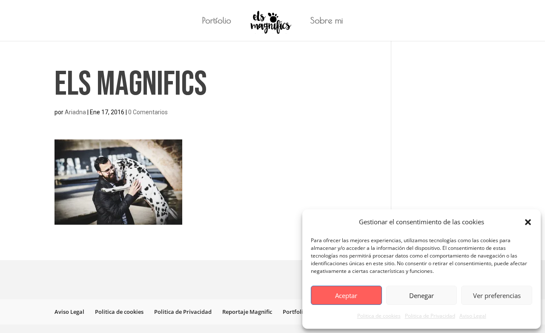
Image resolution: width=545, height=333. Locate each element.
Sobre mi (326, 21)
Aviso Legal (472, 315)
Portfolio (216, 21)
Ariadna (75, 112)
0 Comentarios (148, 112)
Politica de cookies (379, 315)
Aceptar (346, 295)
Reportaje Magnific (247, 312)
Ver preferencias (497, 295)
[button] (528, 222)
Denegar (421, 295)
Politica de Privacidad (430, 315)
